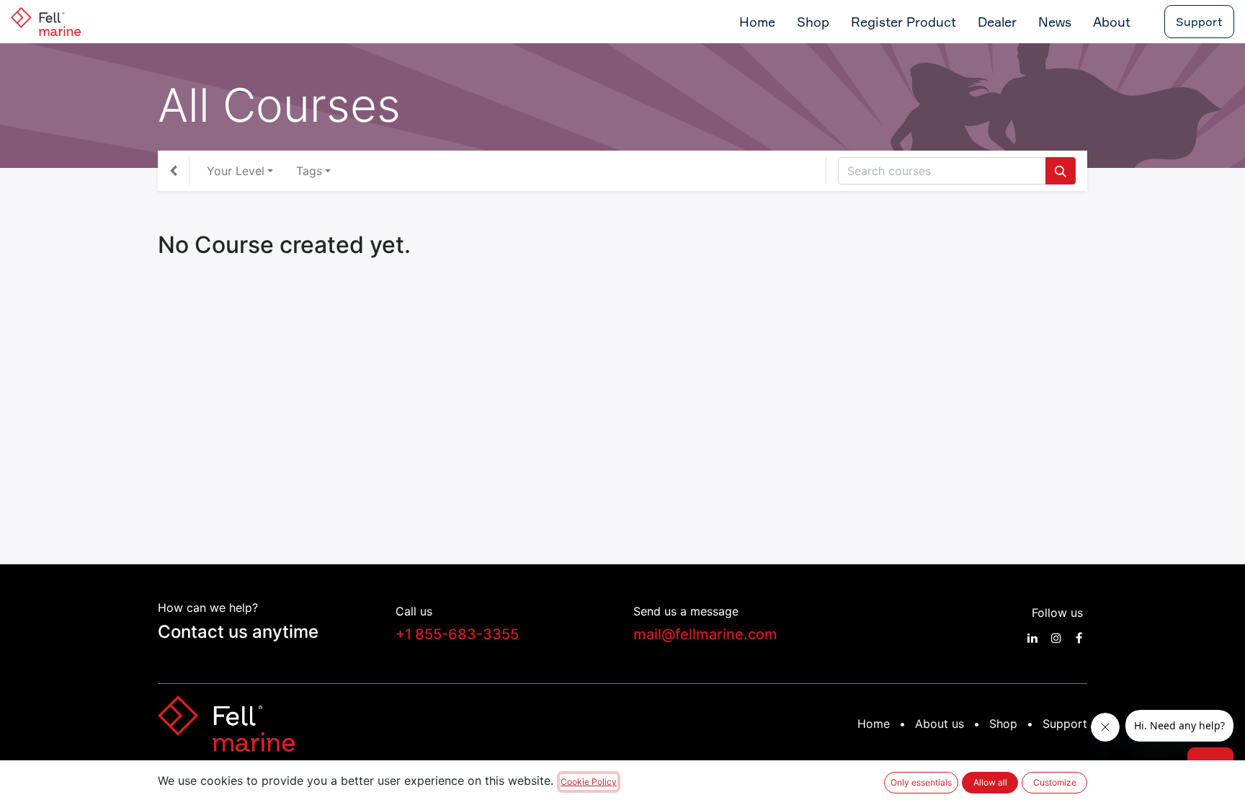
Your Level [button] (235, 171)
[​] (1032, 637)
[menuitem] (757, 22)
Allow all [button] (990, 782)
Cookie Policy (589, 781)
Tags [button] (309, 171)
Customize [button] (1054, 782)
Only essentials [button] (921, 782)
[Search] (1060, 170)
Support (1199, 21)
